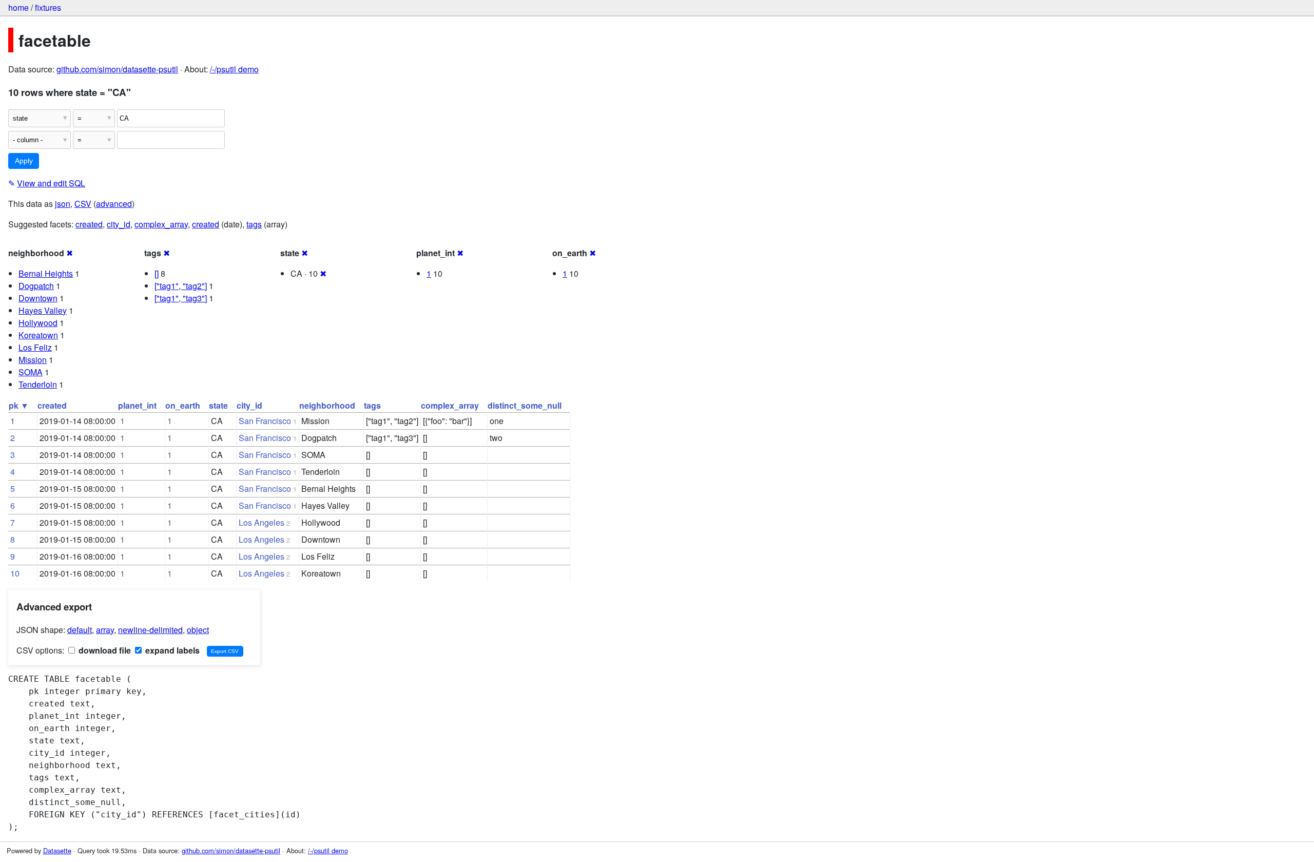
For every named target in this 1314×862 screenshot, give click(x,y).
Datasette (57, 850)
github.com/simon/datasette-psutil (117, 69)
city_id (118, 224)
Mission (32, 360)
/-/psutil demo (234, 69)
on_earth (182, 405)
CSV (82, 203)
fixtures (48, 7)
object (198, 630)
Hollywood (37, 323)
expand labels (171, 650)
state (218, 405)
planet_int (137, 405)
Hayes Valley (42, 310)
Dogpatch (36, 286)
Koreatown (38, 335)
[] (156, 273)
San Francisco (265, 421)
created (89, 224)
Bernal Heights (45, 273)
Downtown (37, 298)
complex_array (161, 224)
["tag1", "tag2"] (180, 286)
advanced (114, 203)
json (62, 203)
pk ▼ (19, 405)
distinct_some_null (525, 405)
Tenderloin (37, 384)
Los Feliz (35, 347)
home (18, 7)
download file (103, 650)
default (79, 630)
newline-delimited (150, 630)
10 (15, 573)
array (105, 630)
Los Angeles (261, 522)
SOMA (30, 372)
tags (254, 224)
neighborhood (327, 405)
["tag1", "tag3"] (180, 298)
